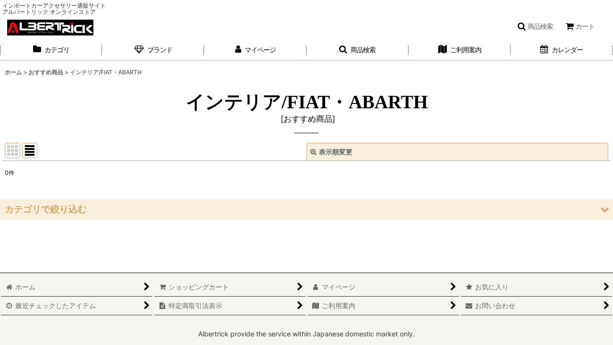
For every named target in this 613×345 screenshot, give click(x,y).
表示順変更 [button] (335, 152)
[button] (534, 26)
